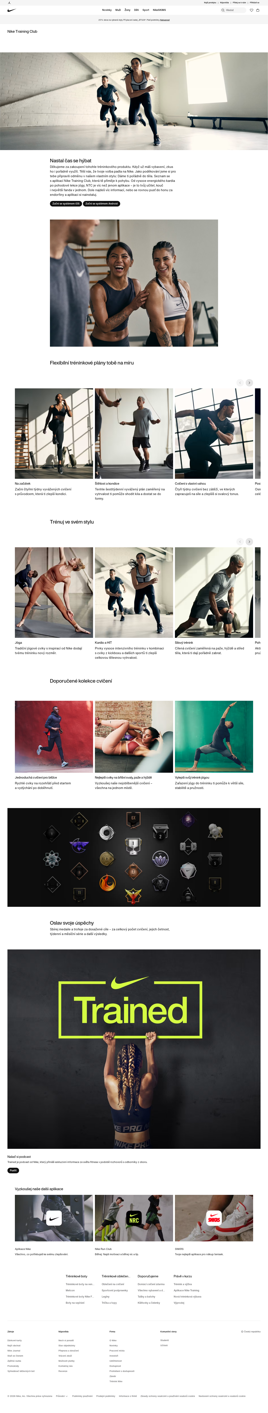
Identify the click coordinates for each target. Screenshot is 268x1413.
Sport (146, 10)
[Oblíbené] (251, 10)
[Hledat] (223, 10)
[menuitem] (230, 3)
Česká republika (252, 1332)
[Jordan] (9, 3)
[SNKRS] (214, 1225)
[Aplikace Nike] (54, 1225)
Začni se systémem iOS (66, 203)
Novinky (107, 10)
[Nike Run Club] (134, 1225)
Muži (118, 10)
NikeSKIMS (159, 10)
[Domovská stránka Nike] (12, 10)
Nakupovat (165, 20)
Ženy (127, 10)
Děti (136, 10)
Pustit (13, 1170)
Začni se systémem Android (101, 203)
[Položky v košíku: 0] (258, 10)
